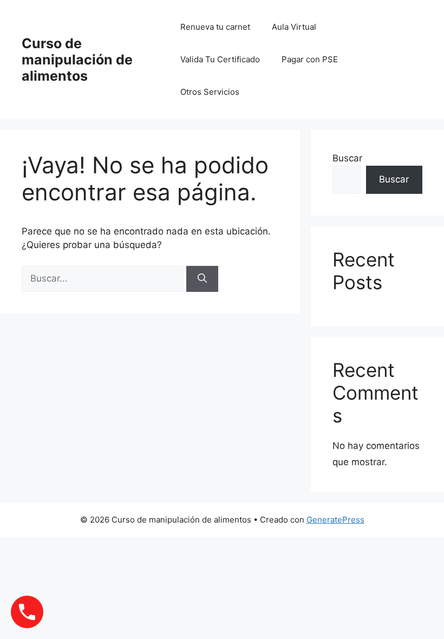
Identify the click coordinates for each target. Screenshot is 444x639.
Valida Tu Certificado (220, 59)
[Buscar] (202, 279)
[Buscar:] (104, 278)
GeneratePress (335, 519)
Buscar (347, 158)
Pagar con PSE (310, 59)
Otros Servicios (209, 92)
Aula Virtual (294, 27)
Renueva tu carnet (215, 27)
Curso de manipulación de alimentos (77, 59)
